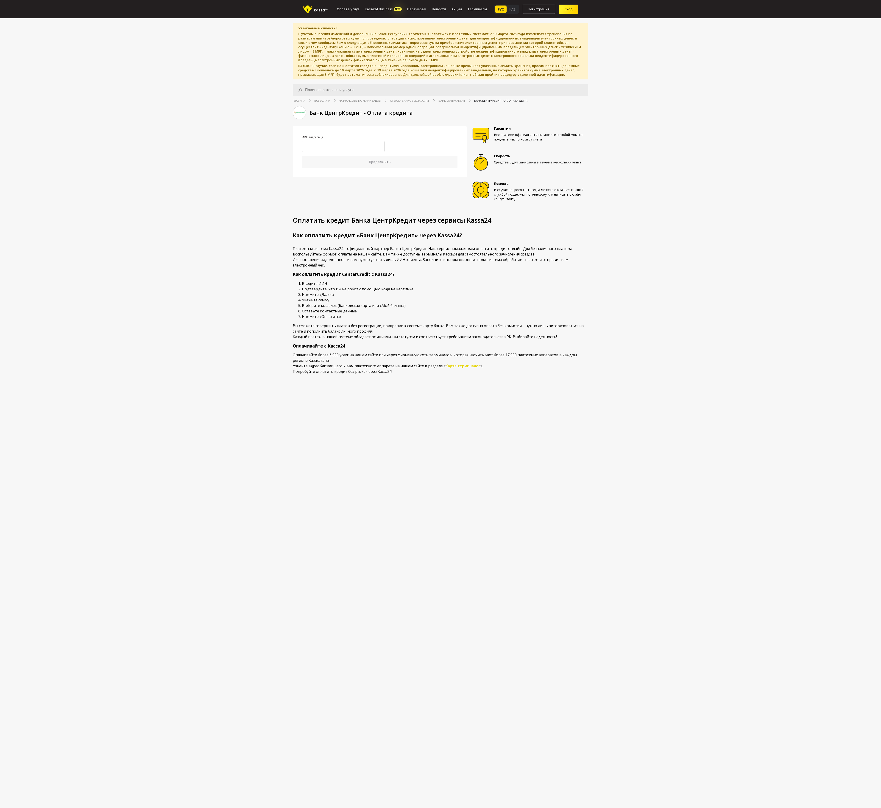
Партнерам (416, 9)
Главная (299, 101)
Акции (457, 9)
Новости (439, 9)
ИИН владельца (312, 137)
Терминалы (477, 9)
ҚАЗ (512, 9)
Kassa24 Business (382, 9)
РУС (501, 9)
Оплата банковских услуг (409, 101)
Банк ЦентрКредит (451, 101)
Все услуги (322, 101)
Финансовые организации (360, 101)
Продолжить (379, 162)
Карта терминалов (463, 365)
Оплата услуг (348, 9)
